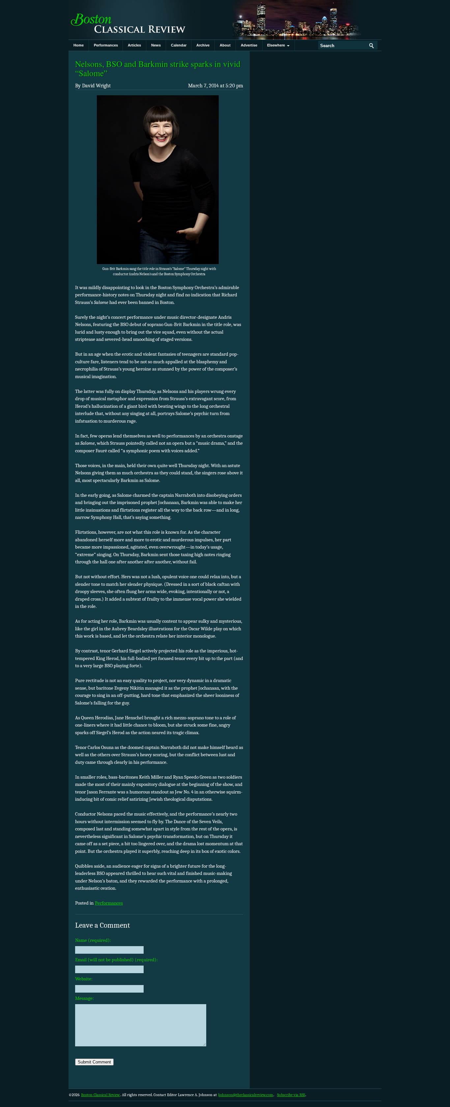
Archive (203, 45)
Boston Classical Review (134, 20)
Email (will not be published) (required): (116, 960)
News (156, 45)
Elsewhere (277, 45)
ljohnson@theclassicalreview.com (245, 1094)
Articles (134, 45)
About (225, 45)
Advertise (249, 45)
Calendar (178, 45)
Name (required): (93, 940)
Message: (84, 998)
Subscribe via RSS (291, 1094)
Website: (84, 979)
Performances (106, 45)
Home (78, 45)
